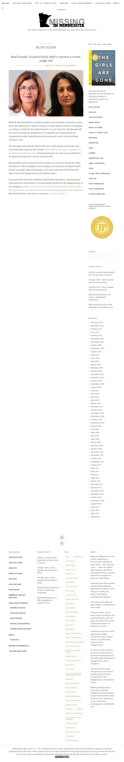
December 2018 (97, 413)
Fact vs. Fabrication (46, 3)
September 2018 (97, 423)
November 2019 (97, 378)
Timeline (63, 3)
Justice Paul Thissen (73, 646)
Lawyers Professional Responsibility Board (73, 674)
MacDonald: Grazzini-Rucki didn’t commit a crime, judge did (46, 59)
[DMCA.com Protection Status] (62, 757)
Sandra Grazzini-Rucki (20, 629)
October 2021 (96, 329)
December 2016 (97, 491)
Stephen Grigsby (72, 723)
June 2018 (95, 433)
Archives (13, 579)
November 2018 (97, 416)
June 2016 (95, 510)
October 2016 (96, 497)
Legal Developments (82, 3)
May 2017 (95, 475)
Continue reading (58, 194)
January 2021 (96, 335)
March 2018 (96, 442)
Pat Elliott (69, 709)
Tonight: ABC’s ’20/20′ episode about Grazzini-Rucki (47, 570)
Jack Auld (69, 625)
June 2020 (95, 358)
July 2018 (95, 429)
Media (11, 635)
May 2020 (95, 361)
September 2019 (97, 384)
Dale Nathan (15, 584)
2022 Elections (15, 562)
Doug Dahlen (70, 608)
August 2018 (96, 426)
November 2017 (97, 455)
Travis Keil (70, 736)
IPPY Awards (70, 621)
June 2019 (95, 394)
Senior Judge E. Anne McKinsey (73, 718)
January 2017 (96, 488)
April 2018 (95, 439)
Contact (62, 10)
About (116, 3)
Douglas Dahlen (18, 613)
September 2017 (97, 462)
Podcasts (14, 639)
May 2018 (95, 436)
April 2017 (95, 478)
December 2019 (97, 374)
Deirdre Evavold (18, 608)
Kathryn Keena (71, 656)
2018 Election (78, 557)
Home (7, 3)
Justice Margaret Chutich (75, 642)
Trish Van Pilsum (72, 740)
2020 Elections (103, 3)
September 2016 (97, 501)
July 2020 (95, 355)
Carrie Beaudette (72, 578)
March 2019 (96, 403)
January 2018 (96, 449)
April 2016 (95, 517)
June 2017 (95, 471)
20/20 (67, 557)
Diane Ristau (70, 604)
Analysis (49, 65)
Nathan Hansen (71, 705)
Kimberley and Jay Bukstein (17, 596)
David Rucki (14, 589)
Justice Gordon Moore (74, 638)
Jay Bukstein (70, 629)
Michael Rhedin (71, 688)
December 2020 (97, 339)
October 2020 (96, 345)
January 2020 (96, 371)
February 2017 (97, 484)
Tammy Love (70, 728)
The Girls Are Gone (22, 3)
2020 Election (70, 561)
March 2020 (96, 365)
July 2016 (95, 507)
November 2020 (97, 342)
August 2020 (96, 352)
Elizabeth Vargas (72, 612)
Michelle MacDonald (65, 65)
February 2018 (97, 446)
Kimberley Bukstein (73, 660)
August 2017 (96, 465)
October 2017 (96, 458)
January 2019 (96, 410)
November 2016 (97, 494)
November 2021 (97, 326)
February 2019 (97, 407)
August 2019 (96, 387)
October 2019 (96, 381)
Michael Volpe (71, 692)
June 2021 (95, 332)
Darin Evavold (71, 586)
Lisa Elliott (69, 679)
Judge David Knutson (73, 633)
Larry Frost (70, 669)
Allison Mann (70, 565)
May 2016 (95, 513)
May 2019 (95, 397)
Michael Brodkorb (72, 683)
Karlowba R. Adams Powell (73, 651)
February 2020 (97, 368)
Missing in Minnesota (19, 646)
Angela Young (15, 573)
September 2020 (97, 348)
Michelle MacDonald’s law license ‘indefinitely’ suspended (100, 297)
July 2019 (95, 391)
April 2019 (95, 400)
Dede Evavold (71, 595)
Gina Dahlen (16, 618)
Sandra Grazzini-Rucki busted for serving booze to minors (47, 560)
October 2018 (96, 420)
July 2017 (95, 468)
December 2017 (97, 452)
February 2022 (97, 322)
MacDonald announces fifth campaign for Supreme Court (47, 600)
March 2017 (96, 481)
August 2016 (96, 504)
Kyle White (70, 665)
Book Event (70, 574)
